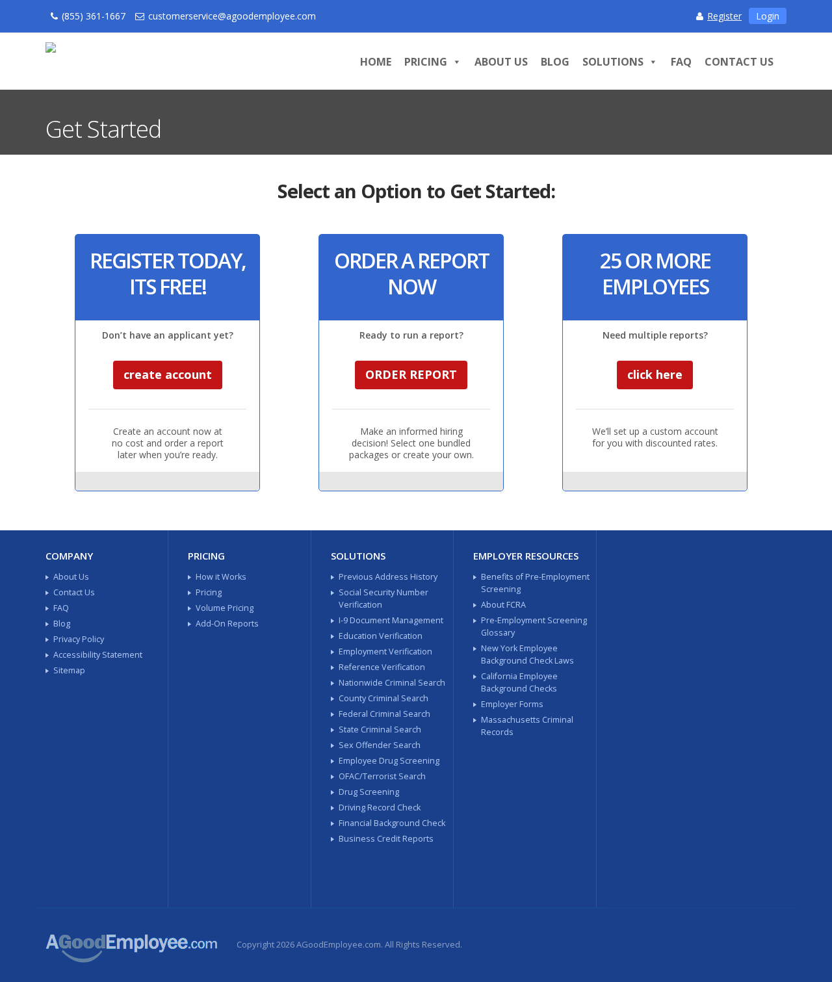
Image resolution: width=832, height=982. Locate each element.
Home (375, 62)
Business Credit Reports (386, 838)
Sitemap (69, 670)
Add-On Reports (227, 623)
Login (767, 16)
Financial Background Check (392, 823)
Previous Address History (388, 576)
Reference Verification (382, 667)
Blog (555, 62)
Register (724, 16)
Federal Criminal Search (384, 713)
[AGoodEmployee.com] (176, 59)
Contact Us (739, 62)
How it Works (221, 576)
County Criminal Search (383, 698)
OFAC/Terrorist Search (382, 776)
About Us (501, 62)
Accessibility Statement (97, 654)
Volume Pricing (225, 608)
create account (168, 374)
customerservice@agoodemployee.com (232, 16)
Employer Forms (512, 704)
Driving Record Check (380, 807)
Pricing (425, 62)
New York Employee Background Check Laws (527, 654)
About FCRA (503, 604)
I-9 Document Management (391, 620)
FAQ (681, 62)
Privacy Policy (78, 639)
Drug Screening (369, 791)
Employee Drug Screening (389, 760)
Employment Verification (385, 651)
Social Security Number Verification (383, 598)
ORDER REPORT (411, 374)
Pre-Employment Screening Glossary (534, 626)
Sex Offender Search (380, 745)
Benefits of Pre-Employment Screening (535, 583)
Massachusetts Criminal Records (527, 726)
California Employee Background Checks (519, 682)
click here (654, 374)
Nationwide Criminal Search (392, 682)
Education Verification (380, 635)
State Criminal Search (380, 729)
